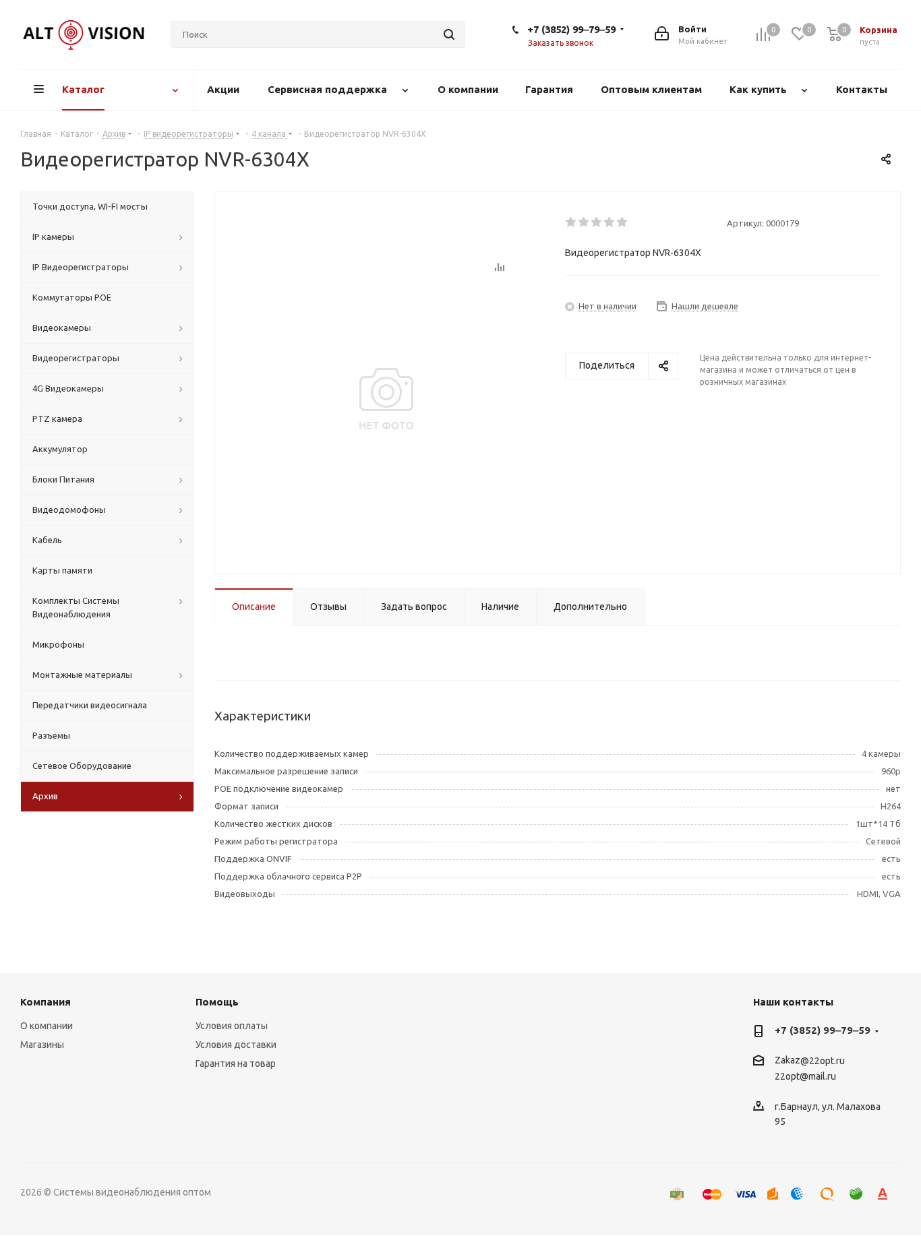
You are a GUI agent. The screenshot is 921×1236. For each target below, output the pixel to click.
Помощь (217, 1002)
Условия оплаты (232, 1025)
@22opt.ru (822, 1060)
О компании (46, 1025)
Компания (45, 1002)
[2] (584, 222)
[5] (622, 222)
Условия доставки (236, 1044)
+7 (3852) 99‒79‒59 (571, 29)
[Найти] (449, 34)
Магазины (42, 1044)
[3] (597, 222)
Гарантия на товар (236, 1063)
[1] (571, 222)
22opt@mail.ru (805, 1077)
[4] (609, 222)
